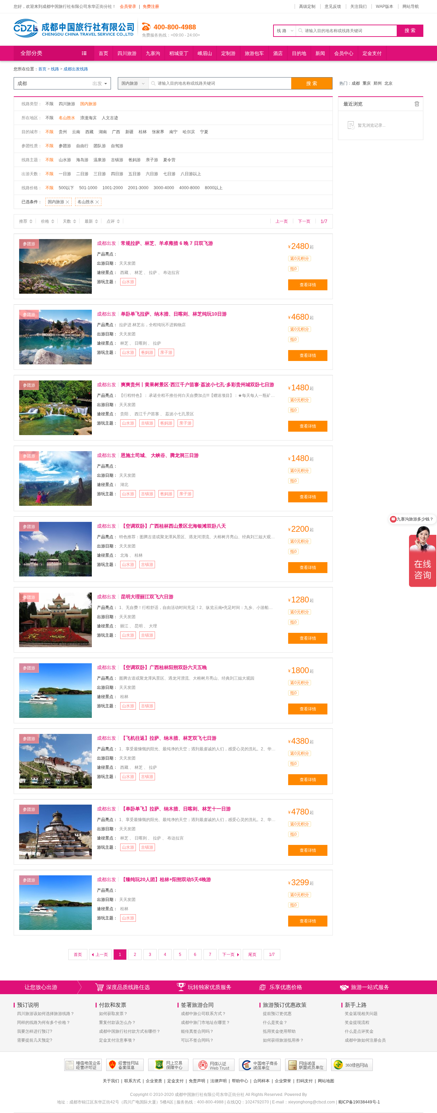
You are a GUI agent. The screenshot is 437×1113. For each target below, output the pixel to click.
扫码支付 (304, 1081)
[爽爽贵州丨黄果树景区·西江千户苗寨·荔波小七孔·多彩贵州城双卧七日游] (55, 407)
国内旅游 (88, 103)
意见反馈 (333, 6)
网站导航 (411, 6)
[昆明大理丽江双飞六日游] (55, 619)
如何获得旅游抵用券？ (283, 1040)
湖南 (103, 131)
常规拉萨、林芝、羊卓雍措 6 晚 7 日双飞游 (167, 243)
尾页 (252, 954)
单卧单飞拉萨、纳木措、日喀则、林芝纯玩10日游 (174, 314)
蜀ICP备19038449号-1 (359, 1102)
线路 (55, 69)
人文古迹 (110, 117)
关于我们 (111, 1081)
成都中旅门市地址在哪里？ (205, 1022)
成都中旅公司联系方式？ (203, 1013)
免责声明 (197, 1081)
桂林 (143, 131)
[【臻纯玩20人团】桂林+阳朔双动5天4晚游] (55, 902)
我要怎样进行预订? (34, 1031)
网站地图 (326, 1081)
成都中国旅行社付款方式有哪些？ (129, 1031)
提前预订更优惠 (277, 1013)
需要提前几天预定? (34, 1040)
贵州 (63, 131)
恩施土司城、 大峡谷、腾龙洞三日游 (160, 455)
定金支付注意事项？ (117, 1040)
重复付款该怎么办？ (117, 1022)
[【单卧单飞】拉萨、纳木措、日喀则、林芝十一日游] (55, 831)
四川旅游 (67, 103)
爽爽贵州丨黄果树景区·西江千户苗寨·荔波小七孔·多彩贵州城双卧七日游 (197, 384)
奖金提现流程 (357, 1022)
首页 (42, 69)
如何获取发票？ (113, 1013)
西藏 (89, 131)
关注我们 (358, 6)
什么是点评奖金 (359, 1031)
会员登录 (128, 6)
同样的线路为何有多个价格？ (43, 1022)
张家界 (158, 131)
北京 (388, 83)
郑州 (377, 83)
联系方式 (132, 1081)
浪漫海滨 (88, 117)
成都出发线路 (76, 69)
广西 (116, 131)
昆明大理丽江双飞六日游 (147, 596)
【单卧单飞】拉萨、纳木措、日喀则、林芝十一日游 (176, 808)
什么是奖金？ (275, 1022)
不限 (49, 103)
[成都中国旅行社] (76, 26)
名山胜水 (67, 117)
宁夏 (204, 131)
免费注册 (151, 6)
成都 (356, 83)
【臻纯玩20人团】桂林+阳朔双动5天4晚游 (166, 879)
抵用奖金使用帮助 (279, 1031)
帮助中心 (240, 1081)
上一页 (282, 221)
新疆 (129, 131)
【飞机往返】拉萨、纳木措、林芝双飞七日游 (168, 738)
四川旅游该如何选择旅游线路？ (45, 1013)
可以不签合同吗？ (197, 1040)
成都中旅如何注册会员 (365, 1040)
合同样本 (261, 1081)
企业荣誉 (283, 1081)
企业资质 (154, 1081)
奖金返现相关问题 (361, 1013)
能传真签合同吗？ (197, 1031)
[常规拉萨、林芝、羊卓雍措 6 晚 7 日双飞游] (55, 266)
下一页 (304, 221)
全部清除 (417, 104)
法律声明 (218, 1081)
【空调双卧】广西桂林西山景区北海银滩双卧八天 (173, 526)
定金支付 (175, 1081)
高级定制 (307, 6)
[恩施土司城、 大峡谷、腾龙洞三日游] (55, 478)
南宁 (173, 131)
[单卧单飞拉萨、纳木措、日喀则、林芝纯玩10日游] (55, 336)
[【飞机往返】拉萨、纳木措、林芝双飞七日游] (55, 761)
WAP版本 (384, 6)
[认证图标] (82, 1065)
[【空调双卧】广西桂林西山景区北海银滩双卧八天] (55, 548)
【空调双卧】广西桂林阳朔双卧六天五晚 (164, 667)
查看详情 (308, 284)
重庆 (367, 83)
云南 (76, 131)
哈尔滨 (189, 131)
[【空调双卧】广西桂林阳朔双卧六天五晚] (55, 690)
